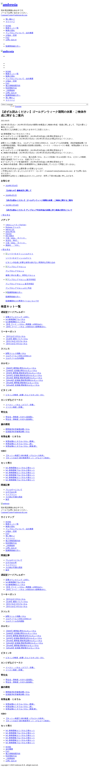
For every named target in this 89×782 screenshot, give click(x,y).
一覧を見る (5, 215)
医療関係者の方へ (13, 46)
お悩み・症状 (11, 35)
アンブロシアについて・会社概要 (19, 33)
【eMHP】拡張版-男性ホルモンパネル (21, 371)
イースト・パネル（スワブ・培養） (20, 405)
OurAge (9, 234)
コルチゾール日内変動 (15, 358)
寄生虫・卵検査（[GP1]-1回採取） (20, 417)
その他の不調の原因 (14, 497)
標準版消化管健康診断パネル (18, 429)
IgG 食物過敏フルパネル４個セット (20, 480)
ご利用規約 (10, 90)
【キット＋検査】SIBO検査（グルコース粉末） (25, 455)
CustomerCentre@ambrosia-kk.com (14, 15)
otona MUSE (10, 232)
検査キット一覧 (12, 28)
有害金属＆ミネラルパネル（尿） (19, 444)
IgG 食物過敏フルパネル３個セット (20, 475)
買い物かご (10, 19)
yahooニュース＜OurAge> (16, 225)
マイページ (10, 22)
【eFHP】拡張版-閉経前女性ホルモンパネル (24, 375)
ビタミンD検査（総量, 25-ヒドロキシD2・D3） (25, 395)
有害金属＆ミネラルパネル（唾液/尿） (22, 446)
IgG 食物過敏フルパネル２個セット (20, 470)
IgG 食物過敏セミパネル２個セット (20, 468)
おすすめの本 (11, 492)
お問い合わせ (11, 40)
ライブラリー (11, 494)
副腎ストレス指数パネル (16, 353)
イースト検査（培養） (15, 407)
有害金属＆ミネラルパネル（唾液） (20, 441)
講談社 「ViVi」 (13, 245)
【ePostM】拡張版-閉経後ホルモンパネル (23, 385)
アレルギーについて (14, 490)
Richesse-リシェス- (13, 227)
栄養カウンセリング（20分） (18, 317)
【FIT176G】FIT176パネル (16, 341)
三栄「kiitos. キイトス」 (16, 238)
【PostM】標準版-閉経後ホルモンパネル (22, 383)
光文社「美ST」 (12, 240)
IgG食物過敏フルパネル (15, 319)
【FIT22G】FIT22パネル (15, 336)
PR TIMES (10, 236)
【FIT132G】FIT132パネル (16, 344)
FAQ (7, 38)
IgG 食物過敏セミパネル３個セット (20, 473)
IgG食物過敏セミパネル (15, 322)
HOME (8, 26)
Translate (18, 106)
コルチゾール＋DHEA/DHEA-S (18, 356)
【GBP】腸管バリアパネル (17, 339)
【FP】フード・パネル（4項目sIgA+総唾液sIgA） (26, 327)
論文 (7, 499)
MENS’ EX (10, 229)
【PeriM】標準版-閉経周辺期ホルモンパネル (24, 378)
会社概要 (9, 749)
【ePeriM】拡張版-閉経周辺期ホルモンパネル (24, 380)
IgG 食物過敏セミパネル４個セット (20, 477)
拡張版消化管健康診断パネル (18, 432)
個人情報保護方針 (13, 86)
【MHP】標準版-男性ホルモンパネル (21, 368)
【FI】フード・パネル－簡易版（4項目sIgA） (24, 324)
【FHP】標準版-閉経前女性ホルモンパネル (23, 373)
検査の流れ (10, 30)
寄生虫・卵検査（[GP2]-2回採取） (20, 419)
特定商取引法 (11, 88)
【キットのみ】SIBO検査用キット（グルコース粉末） (28, 458)
